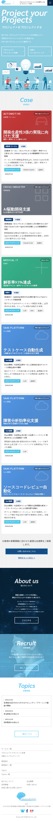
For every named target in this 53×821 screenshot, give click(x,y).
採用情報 (4, 784)
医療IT (8, 292)
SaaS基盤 (9, 360)
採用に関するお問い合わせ (11, 787)
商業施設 (9, 219)
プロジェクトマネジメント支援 (13, 752)
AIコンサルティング (12, 169)
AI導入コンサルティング (10, 756)
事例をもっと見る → (26, 557)
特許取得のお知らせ (11, 722)
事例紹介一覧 (6, 765)
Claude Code (28, 243)
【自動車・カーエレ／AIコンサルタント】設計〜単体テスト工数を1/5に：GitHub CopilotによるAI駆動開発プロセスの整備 (26, 153)
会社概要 (30, 781)
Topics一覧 (5, 774)
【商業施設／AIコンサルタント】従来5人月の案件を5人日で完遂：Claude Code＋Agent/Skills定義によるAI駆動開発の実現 (26, 226)
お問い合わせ (32, 784)
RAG (32, 310)
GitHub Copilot (28, 169)
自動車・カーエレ (11, 146)
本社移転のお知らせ (11, 714)
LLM (24, 310)
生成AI (40, 169)
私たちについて (7, 781)
